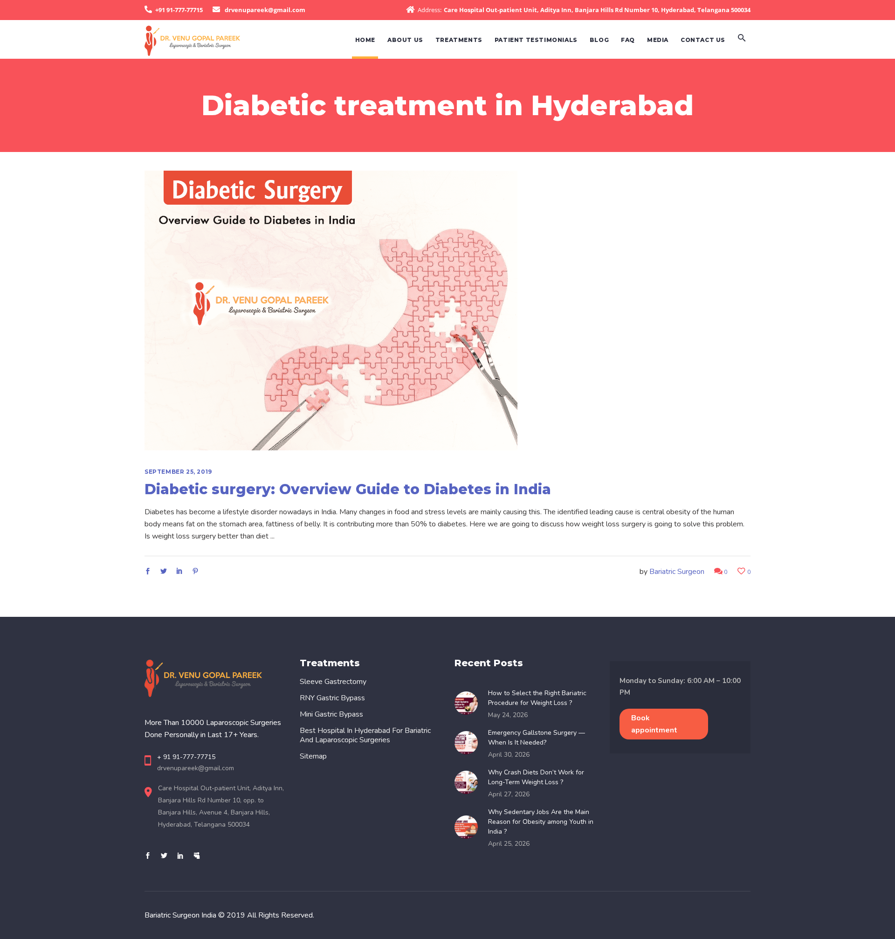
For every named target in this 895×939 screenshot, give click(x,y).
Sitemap (313, 756)
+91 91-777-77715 (179, 10)
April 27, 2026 (509, 794)
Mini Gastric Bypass (331, 714)
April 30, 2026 (509, 754)
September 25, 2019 (178, 471)
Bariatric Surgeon (676, 571)
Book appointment (654, 724)
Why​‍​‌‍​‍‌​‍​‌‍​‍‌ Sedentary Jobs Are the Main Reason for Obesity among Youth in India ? (540, 822)
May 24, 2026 (508, 715)
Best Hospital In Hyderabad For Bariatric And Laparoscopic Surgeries (365, 735)
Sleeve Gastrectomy (333, 682)
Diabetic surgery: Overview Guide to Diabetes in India (348, 489)
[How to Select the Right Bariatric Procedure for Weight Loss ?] (468, 703)
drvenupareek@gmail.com (265, 10)
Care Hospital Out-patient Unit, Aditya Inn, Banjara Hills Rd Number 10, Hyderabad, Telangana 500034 (597, 10)
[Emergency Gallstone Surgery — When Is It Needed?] (468, 742)
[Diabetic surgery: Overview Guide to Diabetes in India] (331, 310)
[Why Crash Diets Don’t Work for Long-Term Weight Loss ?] (468, 782)
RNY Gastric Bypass (332, 698)
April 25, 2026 (509, 843)
